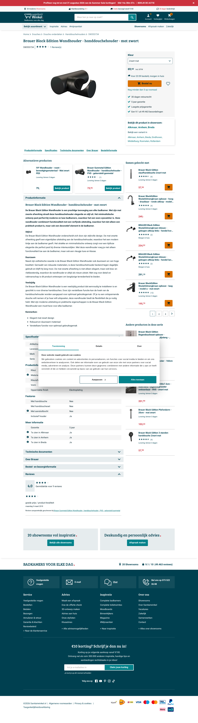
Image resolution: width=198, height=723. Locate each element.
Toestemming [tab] (58, 346)
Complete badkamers (110, 600)
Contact (142, 622)
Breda (151, 127)
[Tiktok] (113, 681)
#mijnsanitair (75, 26)
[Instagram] (109, 681)
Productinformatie (33, 150)
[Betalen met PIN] (163, 702)
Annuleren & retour (32, 618)
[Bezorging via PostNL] (122, 702)
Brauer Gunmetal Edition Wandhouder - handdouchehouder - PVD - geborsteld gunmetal (87, 510)
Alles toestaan (137, 379)
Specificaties (51, 150)
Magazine (105, 618)
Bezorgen (27, 613)
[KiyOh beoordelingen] (114, 702)
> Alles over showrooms (149, 628)
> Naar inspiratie (108, 628)
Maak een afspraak (71, 600)
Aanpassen (97, 379)
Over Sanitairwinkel (147, 605)
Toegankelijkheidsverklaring (36, 707)
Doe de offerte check (72, 605)
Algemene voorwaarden (60, 703)
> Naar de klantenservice (35, 630)
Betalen (27, 609)
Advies (64, 26)
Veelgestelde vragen (42, 582)
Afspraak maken (156, 26)
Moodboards (106, 609)
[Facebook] (96, 681)
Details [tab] (99, 346)
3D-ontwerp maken (71, 609)
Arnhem (142, 127)
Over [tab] (139, 346)
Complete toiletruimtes (111, 605)
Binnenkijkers (106, 613)
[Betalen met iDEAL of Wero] (130, 702)
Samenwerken (145, 618)
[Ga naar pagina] (172, 313)
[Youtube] (100, 681)
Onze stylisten (68, 618)
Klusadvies (67, 622)
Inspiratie (54, 26)
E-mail (78, 582)
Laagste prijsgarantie (141, 106)
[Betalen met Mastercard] (154, 702)
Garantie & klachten (32, 622)
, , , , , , (145, 139)
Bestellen (27, 605)
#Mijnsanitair (106, 622)
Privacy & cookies (83, 703)
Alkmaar (132, 127)
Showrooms (140, 26)
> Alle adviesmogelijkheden (75, 628)
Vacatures (143, 609)
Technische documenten (72, 150)
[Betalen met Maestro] (146, 702)
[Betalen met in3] (171, 709)
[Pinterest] (105, 681)
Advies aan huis (69, 613)
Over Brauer (92, 150)
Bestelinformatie (109, 150)
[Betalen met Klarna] (163, 709)
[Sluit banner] (193, 3)
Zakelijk (170, 26)
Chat (115, 582)
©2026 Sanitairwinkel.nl (34, 703)
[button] (168, 83)
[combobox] (101, 17)
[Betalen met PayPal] (171, 702)
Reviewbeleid (29, 626)
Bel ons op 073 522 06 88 (160, 582)
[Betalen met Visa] (138, 702)
